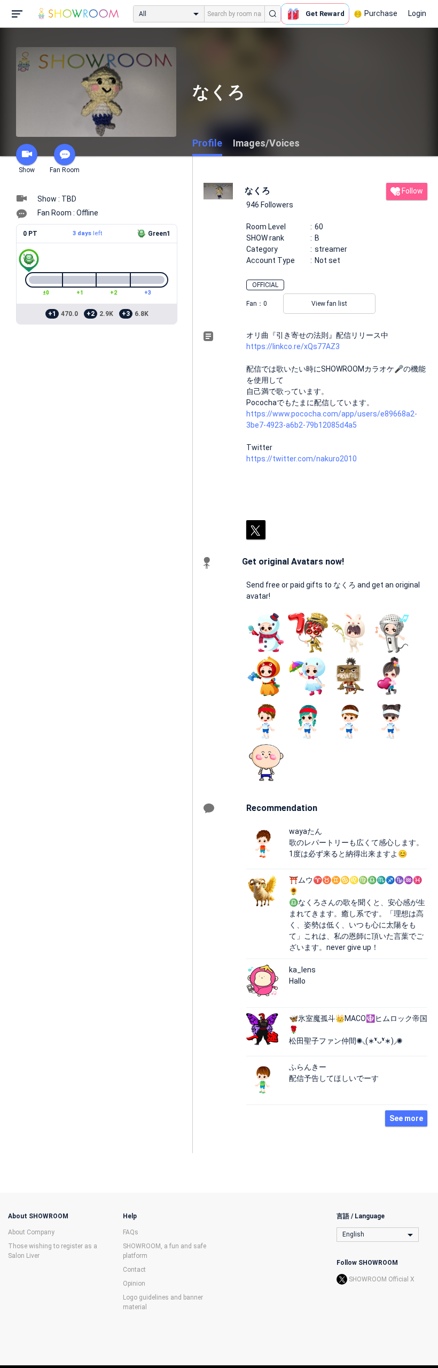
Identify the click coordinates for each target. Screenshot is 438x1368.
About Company (31, 1232)
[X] (255, 529)
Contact (134, 1269)
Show (27, 170)
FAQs (130, 1232)
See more (406, 1118)
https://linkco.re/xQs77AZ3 (293, 346)
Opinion (134, 1283)
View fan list (329, 303)
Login (417, 13)
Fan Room (65, 170)
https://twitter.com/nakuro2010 (301, 458)
